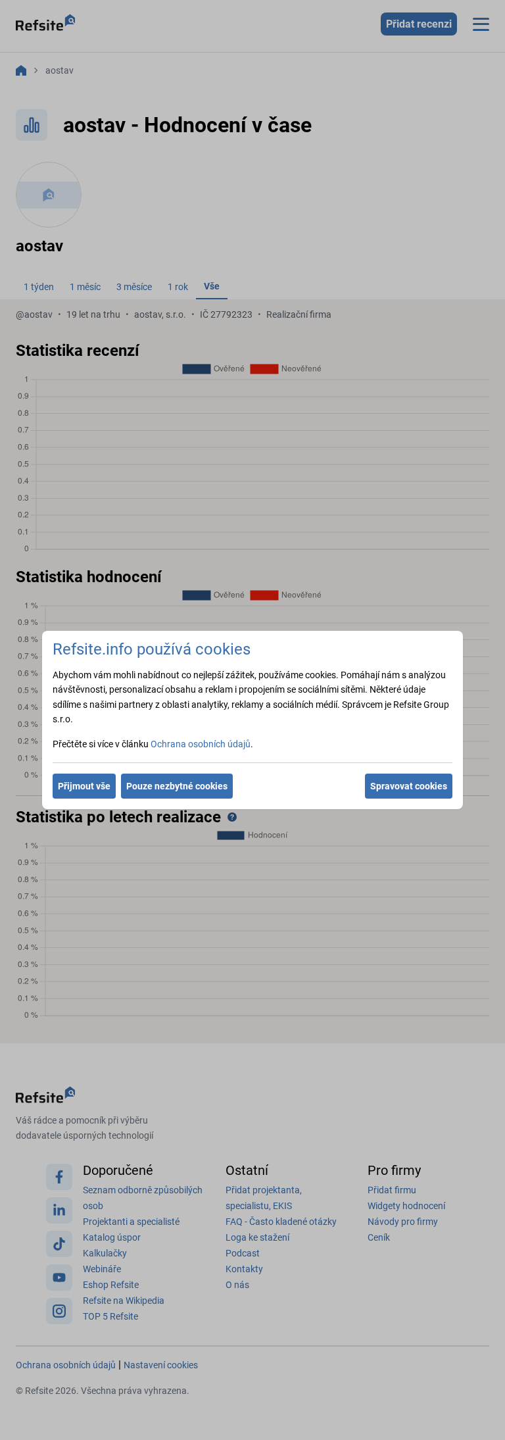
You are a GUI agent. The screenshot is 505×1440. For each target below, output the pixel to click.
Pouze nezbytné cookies (177, 786)
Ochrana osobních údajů (201, 744)
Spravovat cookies (408, 786)
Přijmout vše (84, 786)
